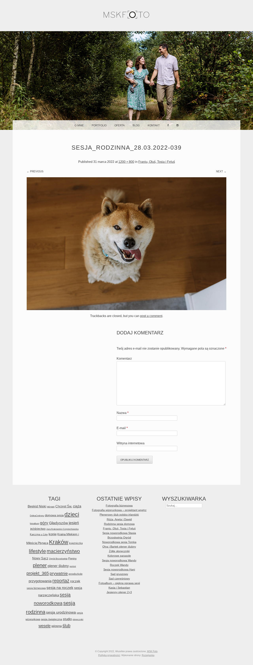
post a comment (151, 316)
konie (53, 534)
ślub (66, 625)
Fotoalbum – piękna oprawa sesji (119, 583)
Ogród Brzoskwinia (58, 558)
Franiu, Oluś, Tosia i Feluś (156, 161)
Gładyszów (58, 523)
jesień (74, 523)
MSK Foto (152, 651)
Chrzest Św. (63, 506)
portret (73, 566)
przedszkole (75, 573)
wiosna (56, 626)
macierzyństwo (63, 551)
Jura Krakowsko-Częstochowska (62, 529)
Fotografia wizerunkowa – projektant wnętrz (119, 510)
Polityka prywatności (109, 655)
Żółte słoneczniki (119, 551)
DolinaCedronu (37, 515)
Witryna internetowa (130, 443)
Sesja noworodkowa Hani (119, 569)
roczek (75, 581)
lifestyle (37, 551)
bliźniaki (51, 507)
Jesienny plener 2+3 (119, 592)
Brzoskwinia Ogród (119, 537)
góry (44, 523)
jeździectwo (37, 528)
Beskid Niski (37, 506)
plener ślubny (58, 566)
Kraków (58, 542)
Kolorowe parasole (119, 555)
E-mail (122, 428)
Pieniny (72, 558)
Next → (221, 171)
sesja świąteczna (51, 619)
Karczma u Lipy (39, 534)
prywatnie (59, 573)
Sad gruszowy (119, 574)
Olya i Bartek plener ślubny (119, 546)
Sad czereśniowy (119, 578)
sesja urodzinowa (61, 612)
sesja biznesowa (36, 588)
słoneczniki (78, 619)
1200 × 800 (126, 161)
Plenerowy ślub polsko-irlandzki (119, 514)
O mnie (79, 125)
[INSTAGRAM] (177, 125)
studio (67, 619)
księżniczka (76, 543)
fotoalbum (34, 523)
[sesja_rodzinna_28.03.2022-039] (126, 309)
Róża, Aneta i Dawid (119, 519)
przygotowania (40, 581)
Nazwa (122, 413)
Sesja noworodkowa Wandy (119, 560)
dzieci (71, 514)
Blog (136, 125)
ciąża (77, 506)
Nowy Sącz (40, 558)
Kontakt (154, 125)
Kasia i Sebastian (119, 587)
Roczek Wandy (119, 565)
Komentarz (124, 358)
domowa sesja (54, 515)
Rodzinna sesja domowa (119, 523)
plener (40, 565)
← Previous (35, 171)
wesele (45, 626)
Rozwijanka (148, 655)
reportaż (60, 580)
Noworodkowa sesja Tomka (119, 542)
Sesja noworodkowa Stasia (119, 533)
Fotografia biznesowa (119, 505)
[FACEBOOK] (168, 125)
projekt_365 (37, 573)
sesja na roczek (59, 588)
